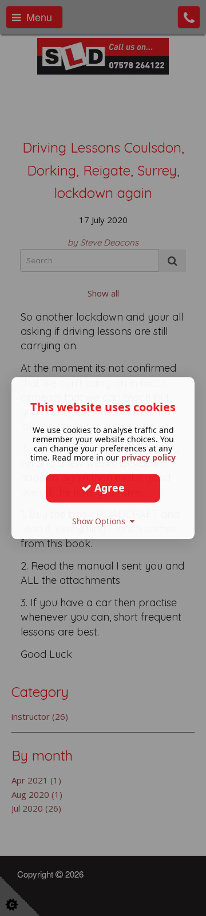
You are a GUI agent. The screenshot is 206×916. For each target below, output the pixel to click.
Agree (108, 487)
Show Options (101, 521)
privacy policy (148, 457)
